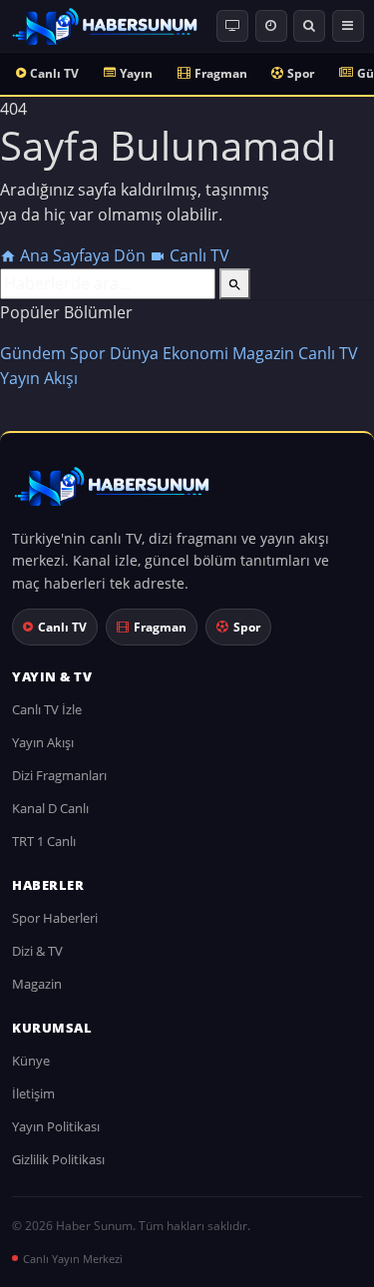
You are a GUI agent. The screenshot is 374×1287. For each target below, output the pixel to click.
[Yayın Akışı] (271, 26)
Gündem (33, 353)
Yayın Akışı (39, 378)
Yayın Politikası (56, 1126)
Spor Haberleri (55, 918)
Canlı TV (54, 73)
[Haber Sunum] (104, 26)
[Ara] (309, 26)
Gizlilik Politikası (58, 1159)
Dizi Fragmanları (59, 775)
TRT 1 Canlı (44, 841)
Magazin (263, 353)
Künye (31, 1061)
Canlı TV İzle (47, 709)
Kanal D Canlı (50, 808)
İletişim (33, 1093)
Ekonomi (195, 353)
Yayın (136, 73)
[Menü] (348, 26)
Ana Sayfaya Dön (83, 255)
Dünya (134, 353)
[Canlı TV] (232, 26)
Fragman (220, 73)
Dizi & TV (37, 951)
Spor (300, 73)
